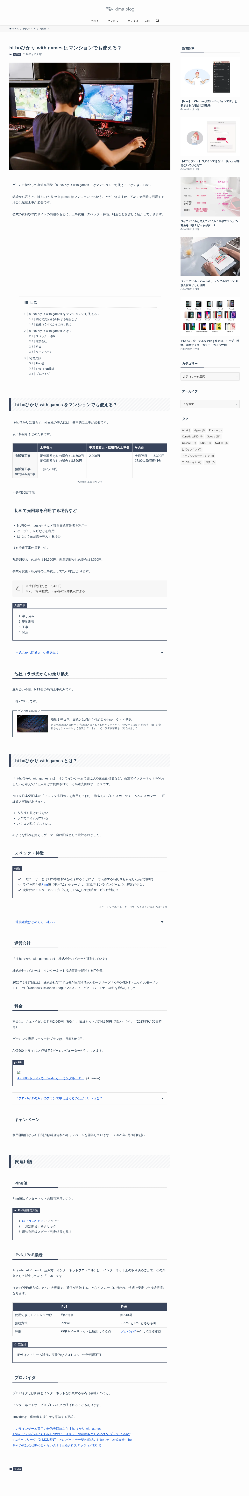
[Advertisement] (89, 257)
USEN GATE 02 (33, 1221)
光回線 (17, 54)
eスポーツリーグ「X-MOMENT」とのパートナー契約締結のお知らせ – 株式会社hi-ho (72, 1439)
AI (186, 430)
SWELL (221, 443)
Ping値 (40, 363)
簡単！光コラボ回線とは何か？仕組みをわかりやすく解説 (91, 719)
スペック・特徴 (45, 336)
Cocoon (215, 430)
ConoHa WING (192, 436)
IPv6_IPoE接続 (45, 368)
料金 (38, 346)
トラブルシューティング (198, 455)
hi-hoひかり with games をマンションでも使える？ (64, 314)
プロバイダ (43, 373)
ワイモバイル (191, 462)
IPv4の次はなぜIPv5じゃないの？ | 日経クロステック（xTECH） (57, 1445)
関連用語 (35, 358)
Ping (44, 884)
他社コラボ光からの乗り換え (53, 324)
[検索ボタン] (157, 21)
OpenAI (189, 443)
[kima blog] (124, 9)
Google (213, 436)
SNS (205, 443)
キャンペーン (44, 351)
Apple (199, 430)
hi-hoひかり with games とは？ (50, 331)
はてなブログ (191, 449)
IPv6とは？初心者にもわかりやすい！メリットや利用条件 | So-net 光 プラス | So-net (71, 1434)
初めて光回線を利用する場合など (56, 319)
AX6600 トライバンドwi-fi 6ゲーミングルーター (50, 1078)
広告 (210, 462)
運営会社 (41, 341)
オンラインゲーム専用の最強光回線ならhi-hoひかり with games (56, 1428)
